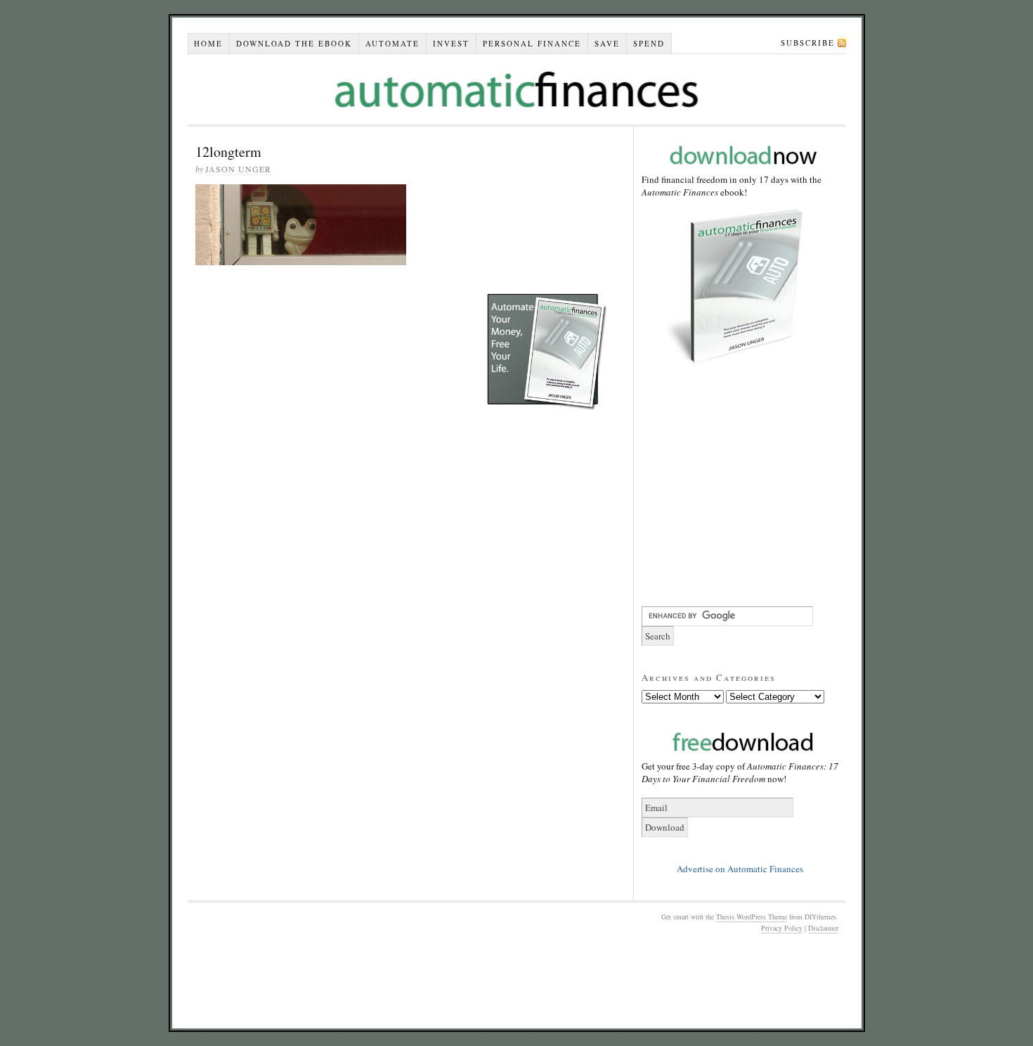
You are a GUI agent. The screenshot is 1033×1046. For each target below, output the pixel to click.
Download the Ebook (294, 43)
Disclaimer (823, 928)
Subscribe (808, 42)
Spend (649, 43)
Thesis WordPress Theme (751, 916)
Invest (451, 43)
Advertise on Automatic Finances (740, 868)
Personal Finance (532, 43)
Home (208, 43)
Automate (392, 43)
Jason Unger (238, 168)
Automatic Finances (517, 89)
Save (607, 43)
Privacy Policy (782, 928)
